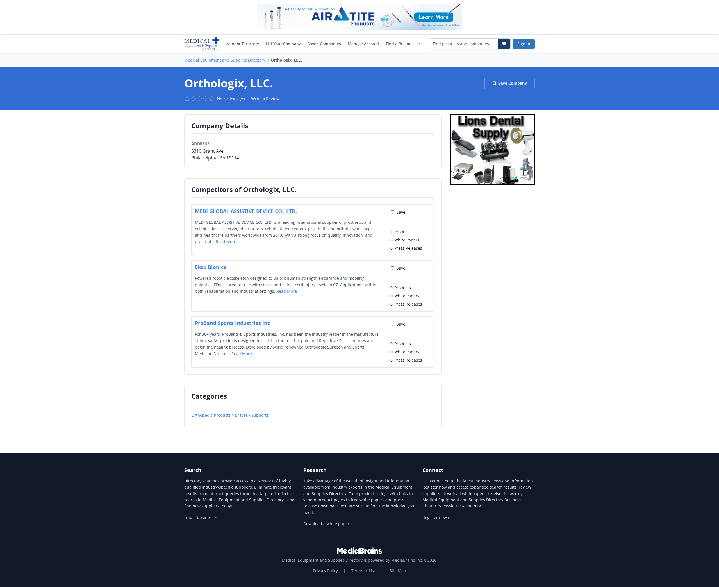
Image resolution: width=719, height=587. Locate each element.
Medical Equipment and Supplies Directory (224, 60)
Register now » (436, 517)
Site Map (398, 570)
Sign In (523, 43)
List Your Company (283, 43)
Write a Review (265, 98)
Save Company (512, 83)
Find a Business (400, 43)
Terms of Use (363, 570)
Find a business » (200, 517)
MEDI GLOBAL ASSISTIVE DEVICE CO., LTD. (246, 211)
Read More (226, 241)
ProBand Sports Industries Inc (232, 323)
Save (401, 212)
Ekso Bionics (210, 267)
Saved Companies (324, 43)
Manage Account (363, 43)
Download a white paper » (327, 523)
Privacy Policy (325, 570)
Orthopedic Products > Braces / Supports (230, 415)
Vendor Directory (243, 43)
